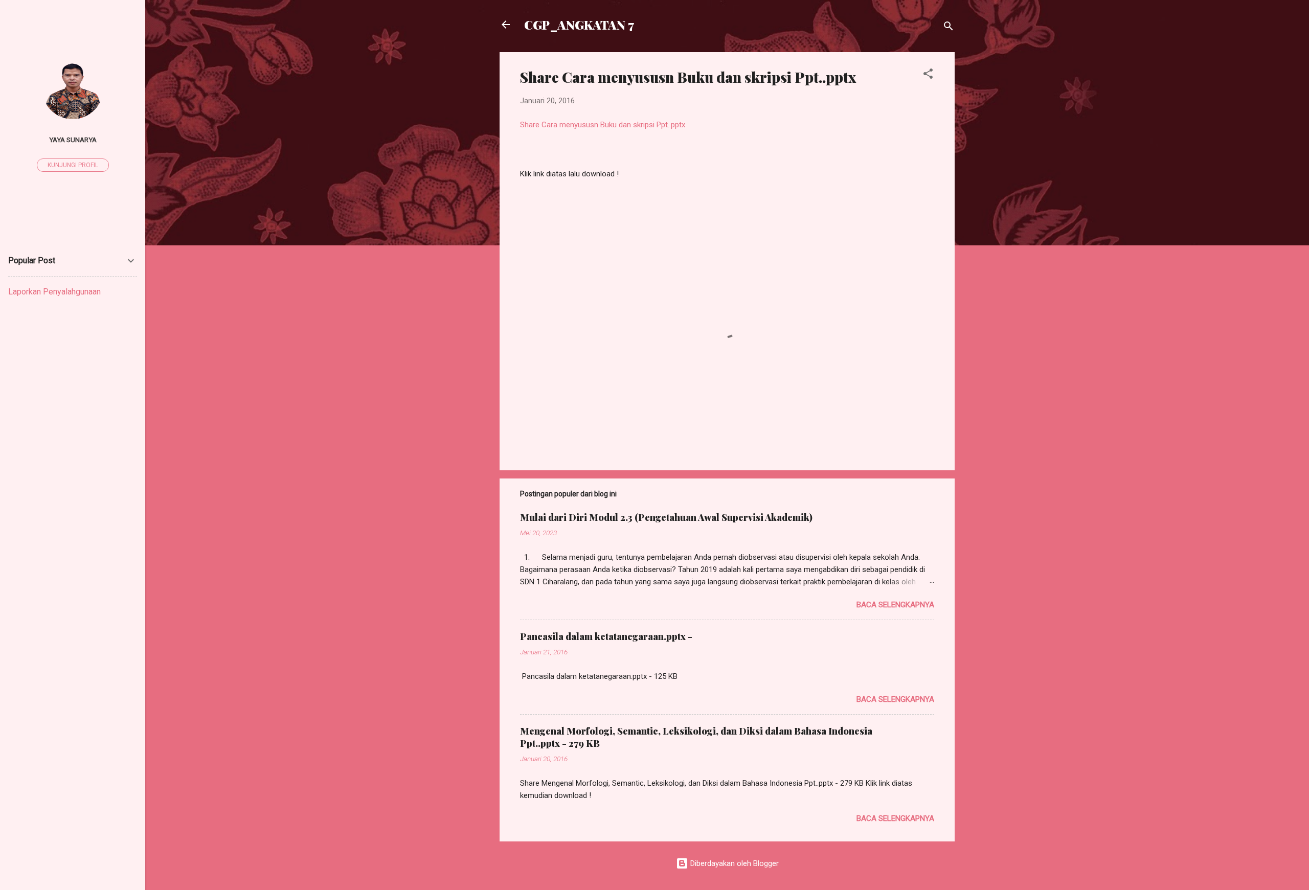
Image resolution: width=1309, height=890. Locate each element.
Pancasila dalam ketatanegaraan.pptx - (606, 636)
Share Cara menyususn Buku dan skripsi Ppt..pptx (603, 124)
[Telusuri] (948, 27)
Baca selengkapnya (895, 604)
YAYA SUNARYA (73, 139)
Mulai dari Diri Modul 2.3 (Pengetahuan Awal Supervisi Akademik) (666, 517)
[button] (928, 75)
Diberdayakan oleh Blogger (733, 863)
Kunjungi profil (73, 165)
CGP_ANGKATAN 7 (579, 24)
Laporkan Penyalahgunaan (54, 291)
